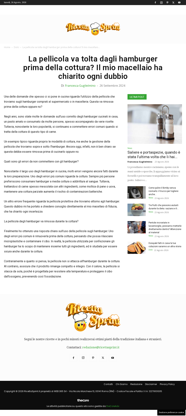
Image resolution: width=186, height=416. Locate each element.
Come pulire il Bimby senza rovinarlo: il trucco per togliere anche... (163, 191)
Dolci (16, 47)
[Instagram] (161, 2)
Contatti (108, 384)
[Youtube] (179, 2)
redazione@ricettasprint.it (100, 347)
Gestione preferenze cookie (171, 412)
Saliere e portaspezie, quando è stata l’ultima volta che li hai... (154, 154)
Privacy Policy (167, 384)
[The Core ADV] (83, 401)
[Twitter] (173, 2)
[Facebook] (155, 2)
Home (7, 47)
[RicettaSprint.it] (93, 29)
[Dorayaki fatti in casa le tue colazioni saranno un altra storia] (137, 248)
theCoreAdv (112, 406)
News (130, 148)
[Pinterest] (167, 2)
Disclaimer (151, 384)
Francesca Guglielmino (80, 86)
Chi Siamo (122, 384)
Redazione (136, 384)
